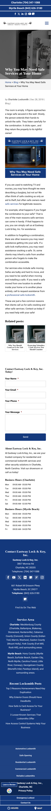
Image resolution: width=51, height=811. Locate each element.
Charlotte (14, 628)
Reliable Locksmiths (25, 775)
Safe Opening (25, 755)
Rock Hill (13, 647)
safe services (12, 204)
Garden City (37, 657)
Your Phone (12, 401)
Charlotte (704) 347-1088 (25, 3)
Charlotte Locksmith (18, 99)
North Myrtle (14, 661)
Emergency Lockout (25, 797)
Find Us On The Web (25, 607)
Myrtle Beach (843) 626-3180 (25, 8)
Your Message (13, 412)
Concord (18, 636)
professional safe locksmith (21, 295)
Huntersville (26, 632)
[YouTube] (29, 14)
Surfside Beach (22, 657)
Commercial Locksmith (25, 769)
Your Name (12, 378)
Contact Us (25, 802)
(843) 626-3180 (31, 593)
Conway (18, 665)
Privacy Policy (25, 790)
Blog (7, 103)
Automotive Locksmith (25, 748)
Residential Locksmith (25, 762)
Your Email (11, 390)
